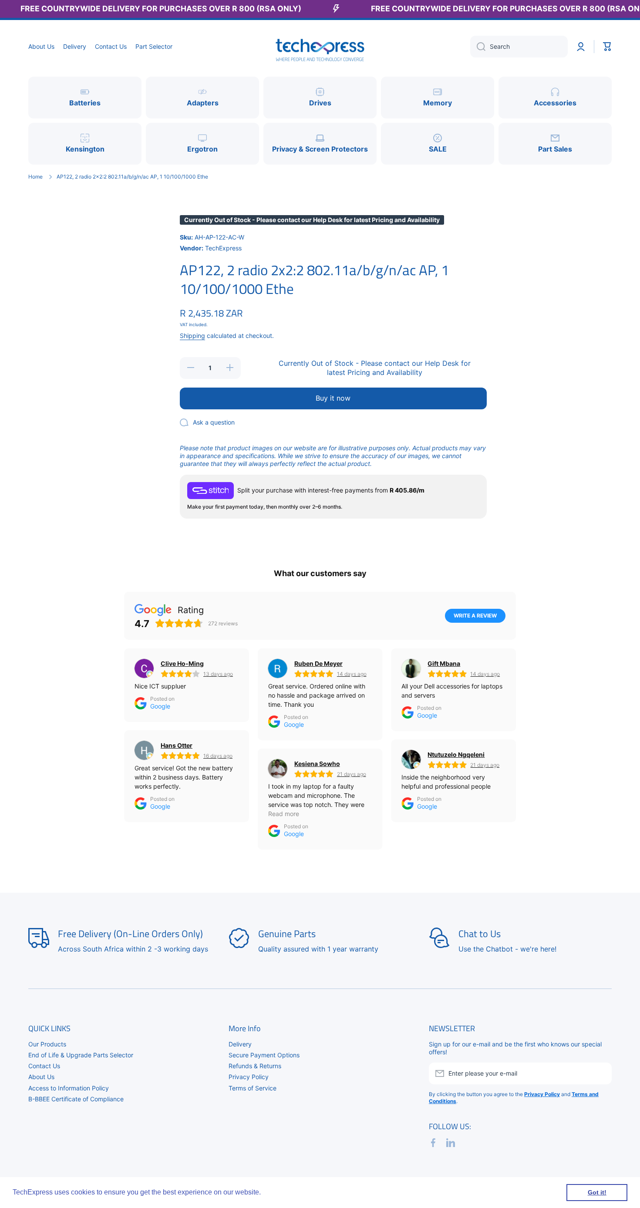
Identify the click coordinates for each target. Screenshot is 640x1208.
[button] (607, 46)
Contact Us (44, 1066)
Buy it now (333, 398)
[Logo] (320, 47)
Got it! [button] (597, 1192)
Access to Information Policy (68, 1088)
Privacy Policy (249, 1076)
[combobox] (519, 46)
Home (35, 176)
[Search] (477, 46)
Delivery (240, 1044)
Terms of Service (252, 1088)
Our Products (47, 1044)
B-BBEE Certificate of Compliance (76, 1099)
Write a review (475, 615)
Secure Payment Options (264, 1055)
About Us (41, 1076)
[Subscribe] (601, 1073)
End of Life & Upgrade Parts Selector (80, 1055)
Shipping (192, 335)
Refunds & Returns (255, 1066)
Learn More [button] (281, 1192)
